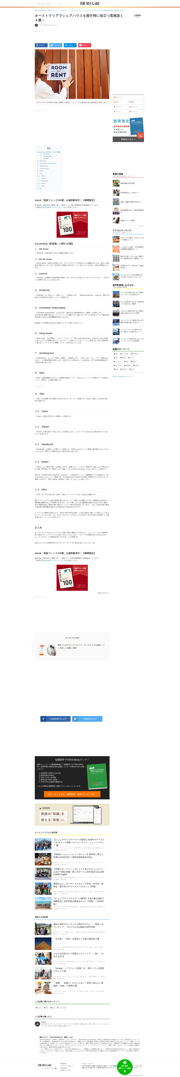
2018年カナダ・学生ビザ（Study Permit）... (132, 267)
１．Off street (44, 154)
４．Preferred (41, 161)
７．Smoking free (43, 168)
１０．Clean (41, 176)
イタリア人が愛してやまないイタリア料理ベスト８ (132, 239)
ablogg (53, 1068)
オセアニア (134, 106)
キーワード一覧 (139, 372)
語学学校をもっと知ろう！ (130, 193)
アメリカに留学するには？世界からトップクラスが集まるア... (132, 293)
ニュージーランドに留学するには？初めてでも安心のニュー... (131, 331)
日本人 (134, 361)
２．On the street (46, 156)
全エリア (118, 97)
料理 (132, 369)
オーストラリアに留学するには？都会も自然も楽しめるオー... (132, 321)
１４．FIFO (41, 186)
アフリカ (134, 111)
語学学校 (134, 354)
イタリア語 (125, 354)
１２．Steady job (42, 181)
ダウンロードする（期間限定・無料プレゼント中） (72, 794)
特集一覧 (141, 226)
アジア (118, 111)
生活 (127, 361)
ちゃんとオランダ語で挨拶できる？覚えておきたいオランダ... (131, 276)
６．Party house (42, 166)
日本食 (137, 365)
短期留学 (128, 365)
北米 (117, 102)
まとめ (39, 188)
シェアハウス (62, 1007)
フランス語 (118, 365)
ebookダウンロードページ (54, 207)
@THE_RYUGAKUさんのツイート (123, 376)
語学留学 (124, 369)
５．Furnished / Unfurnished (46, 163)
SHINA (43, 1022)
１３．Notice (41, 183)
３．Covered (44, 158)
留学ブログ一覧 (65, 1070)
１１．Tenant (41, 178)
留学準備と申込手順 (128, 183)
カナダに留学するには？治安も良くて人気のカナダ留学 (132, 303)
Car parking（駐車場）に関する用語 (49, 152)
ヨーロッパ (119, 106)
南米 (132, 102)
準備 (116, 369)
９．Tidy (39, 173)
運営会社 (63, 1063)
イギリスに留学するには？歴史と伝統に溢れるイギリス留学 (132, 312)
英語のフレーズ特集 (128, 220)
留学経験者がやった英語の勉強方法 (132, 211)
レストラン (118, 361)
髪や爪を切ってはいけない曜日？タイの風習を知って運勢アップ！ (132, 257)
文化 (116, 357)
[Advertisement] (72, 688)
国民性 (124, 357)
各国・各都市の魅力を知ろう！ (131, 202)
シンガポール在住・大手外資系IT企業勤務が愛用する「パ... (132, 248)
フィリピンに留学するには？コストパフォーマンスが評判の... (132, 340)
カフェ (132, 357)
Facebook (64, 1068)
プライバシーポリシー (67, 1066)
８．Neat (40, 171)
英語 (53, 1007)
